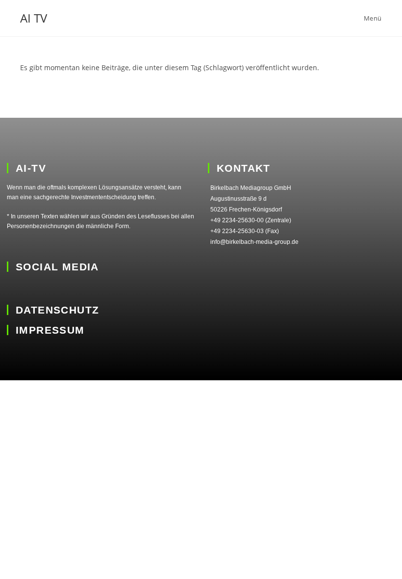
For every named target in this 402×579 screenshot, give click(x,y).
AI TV (33, 18)
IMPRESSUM (50, 330)
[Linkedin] (13, 288)
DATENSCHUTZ (57, 310)
